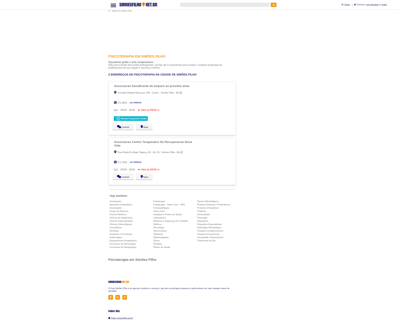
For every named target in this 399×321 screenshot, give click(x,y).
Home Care (159, 211)
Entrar (347, 4)
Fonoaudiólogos (161, 208)
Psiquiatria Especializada (209, 224)
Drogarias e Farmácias (121, 234)
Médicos (157, 224)
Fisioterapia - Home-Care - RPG (169, 204)
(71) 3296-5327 (125, 162)
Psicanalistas (203, 214)
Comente (123, 127)
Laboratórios (159, 217)
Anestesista (115, 201)
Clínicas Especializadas (121, 221)
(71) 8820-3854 (125, 102)
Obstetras (158, 234)
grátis (384, 4)
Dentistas (114, 230)
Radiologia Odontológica (209, 227)
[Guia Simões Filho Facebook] (111, 297)
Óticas (156, 240)
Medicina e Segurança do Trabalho (170, 221)
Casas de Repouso (119, 211)
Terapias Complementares (210, 230)
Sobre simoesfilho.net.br (122, 318)
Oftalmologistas (161, 237)
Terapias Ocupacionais (208, 234)
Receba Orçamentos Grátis (133, 118)
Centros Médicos (118, 214)
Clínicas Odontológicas (121, 224)
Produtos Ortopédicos (208, 208)
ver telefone (136, 102)
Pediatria (157, 244)
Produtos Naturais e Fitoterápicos (213, 204)
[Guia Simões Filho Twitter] (118, 297)
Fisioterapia (159, 201)
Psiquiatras (202, 221)
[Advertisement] (173, 26)
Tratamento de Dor (206, 240)
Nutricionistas (160, 230)
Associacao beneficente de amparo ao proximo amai (152, 86)
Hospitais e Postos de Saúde (167, 214)
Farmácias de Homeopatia (123, 244)
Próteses (201, 211)
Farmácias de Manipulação (123, 247)
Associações (116, 208)
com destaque (372, 4)
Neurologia (158, 227)
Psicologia (202, 217)
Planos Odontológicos (208, 201)
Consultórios (116, 227)
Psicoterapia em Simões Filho (132, 260)
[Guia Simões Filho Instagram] (125, 297)
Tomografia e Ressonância (210, 237)
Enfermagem (116, 237)
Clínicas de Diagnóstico (121, 217)
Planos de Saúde (161, 247)
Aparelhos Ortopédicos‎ (121, 204)
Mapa (145, 127)
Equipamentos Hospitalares (123, 240)
